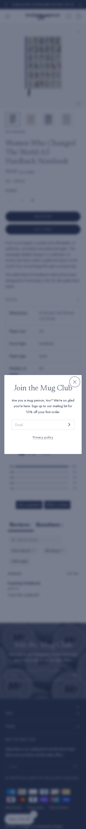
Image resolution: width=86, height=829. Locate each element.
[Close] (74, 381)
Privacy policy (43, 437)
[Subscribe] (69, 424)
